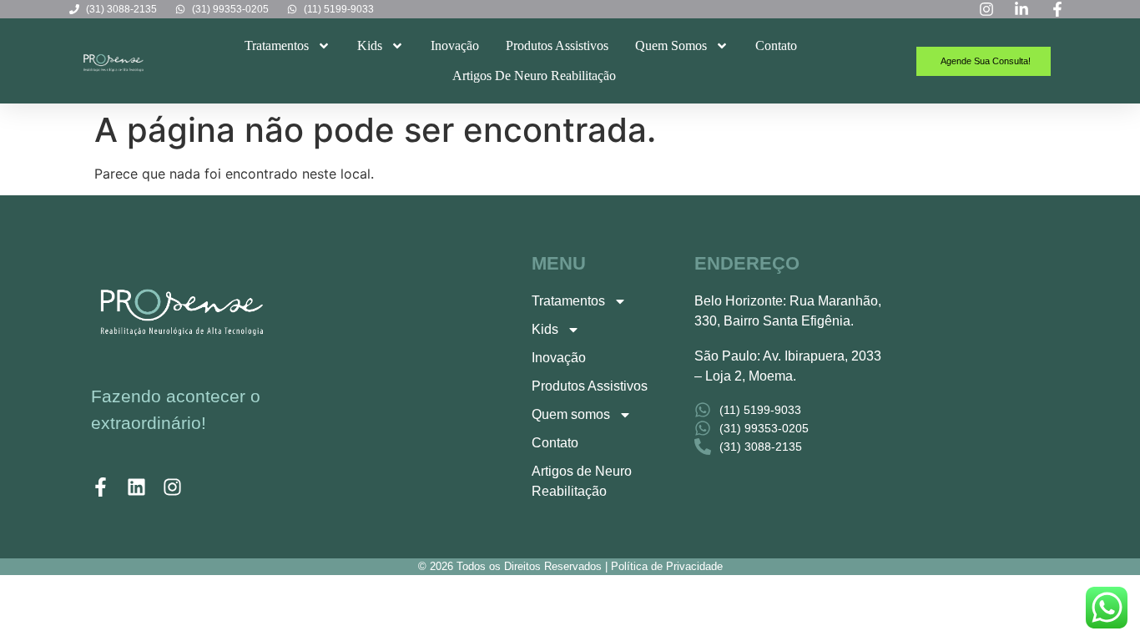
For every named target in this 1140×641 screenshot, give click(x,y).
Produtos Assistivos (557, 45)
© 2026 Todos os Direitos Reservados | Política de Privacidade (570, 566)
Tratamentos (277, 45)
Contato (776, 45)
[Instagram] (172, 487)
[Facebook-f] (100, 487)
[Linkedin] (136, 487)
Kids (369, 45)
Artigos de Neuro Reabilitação (534, 75)
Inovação (455, 45)
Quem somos (671, 45)
